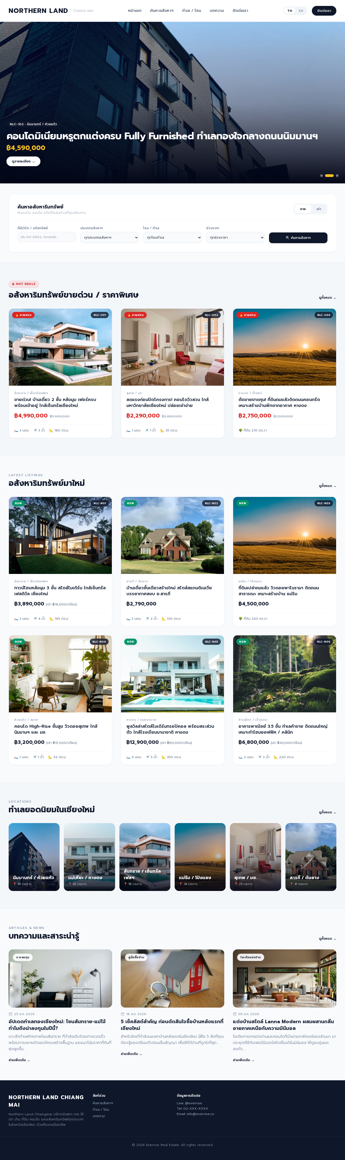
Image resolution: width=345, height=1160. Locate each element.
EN (301, 10)
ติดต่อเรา (240, 10)
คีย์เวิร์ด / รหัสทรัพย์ (33, 228)
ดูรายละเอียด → (23, 161)
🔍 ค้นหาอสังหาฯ (298, 237)
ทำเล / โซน (191, 10)
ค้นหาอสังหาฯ (162, 10)
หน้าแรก (135, 10)
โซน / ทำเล (151, 228)
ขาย (303, 209)
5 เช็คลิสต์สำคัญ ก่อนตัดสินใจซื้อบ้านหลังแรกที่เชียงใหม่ (172, 1025)
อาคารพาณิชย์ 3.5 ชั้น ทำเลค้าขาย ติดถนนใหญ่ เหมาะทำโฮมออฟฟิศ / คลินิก (283, 729)
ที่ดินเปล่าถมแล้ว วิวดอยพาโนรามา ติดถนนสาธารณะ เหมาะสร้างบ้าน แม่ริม (279, 591)
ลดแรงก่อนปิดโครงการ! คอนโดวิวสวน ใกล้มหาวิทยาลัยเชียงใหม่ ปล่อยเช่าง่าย (167, 402)
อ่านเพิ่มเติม (19, 1060)
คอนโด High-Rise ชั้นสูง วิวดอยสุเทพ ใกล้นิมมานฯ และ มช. (55, 729)
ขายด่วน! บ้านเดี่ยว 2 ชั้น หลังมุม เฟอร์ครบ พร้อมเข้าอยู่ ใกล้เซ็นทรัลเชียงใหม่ (55, 402)
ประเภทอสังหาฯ (91, 228)
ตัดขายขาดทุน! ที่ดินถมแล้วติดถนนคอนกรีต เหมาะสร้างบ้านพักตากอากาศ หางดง (279, 402)
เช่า (318, 209)
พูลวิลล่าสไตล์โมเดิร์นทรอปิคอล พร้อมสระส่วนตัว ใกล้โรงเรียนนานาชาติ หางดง (170, 729)
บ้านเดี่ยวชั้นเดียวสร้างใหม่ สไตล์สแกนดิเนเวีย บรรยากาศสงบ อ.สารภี (169, 591)
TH (289, 10)
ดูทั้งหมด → (327, 297)
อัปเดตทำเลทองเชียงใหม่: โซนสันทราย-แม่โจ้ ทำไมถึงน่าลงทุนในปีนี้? (57, 1025)
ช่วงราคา (212, 228)
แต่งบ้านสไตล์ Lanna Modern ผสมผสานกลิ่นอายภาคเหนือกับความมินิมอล (283, 1025)
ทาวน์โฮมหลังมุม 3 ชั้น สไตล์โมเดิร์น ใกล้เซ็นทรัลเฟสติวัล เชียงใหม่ (60, 591)
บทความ (217, 10)
